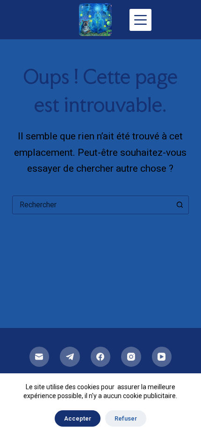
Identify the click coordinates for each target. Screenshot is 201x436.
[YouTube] (162, 357)
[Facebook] (101, 357)
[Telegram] (70, 357)
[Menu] (140, 20)
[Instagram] (131, 357)
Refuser (126, 418)
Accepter (77, 418)
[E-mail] (39, 357)
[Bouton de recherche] (179, 205)
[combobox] (92, 205)
